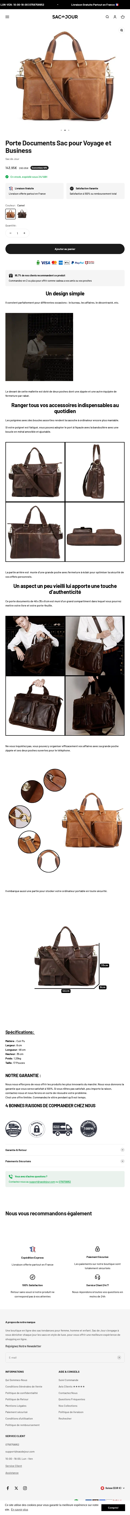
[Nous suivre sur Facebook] (7, 1488)
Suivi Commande (68, 1380)
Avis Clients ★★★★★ (72, 1386)
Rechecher (65, 1418)
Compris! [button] (113, 1507)
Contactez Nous (68, 1392)
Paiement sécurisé (16, 1412)
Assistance (12, 1472)
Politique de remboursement (22, 1424)
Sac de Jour (12, 158)
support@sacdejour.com (42, 1181)
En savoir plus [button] (19, 1509)
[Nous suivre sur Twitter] (16, 1488)
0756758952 (65, 1181)
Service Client (13, 1465)
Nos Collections (68, 1405)
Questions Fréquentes (72, 1399)
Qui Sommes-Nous (16, 1380)
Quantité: (11, 225)
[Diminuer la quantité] (10, 233)
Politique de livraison (71, 1412)
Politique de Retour (16, 1399)
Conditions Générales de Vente (23, 1386)
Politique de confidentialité (21, 1392)
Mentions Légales (15, 1405)
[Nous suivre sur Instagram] (25, 1488)
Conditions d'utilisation (19, 1418)
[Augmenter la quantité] (24, 233)
